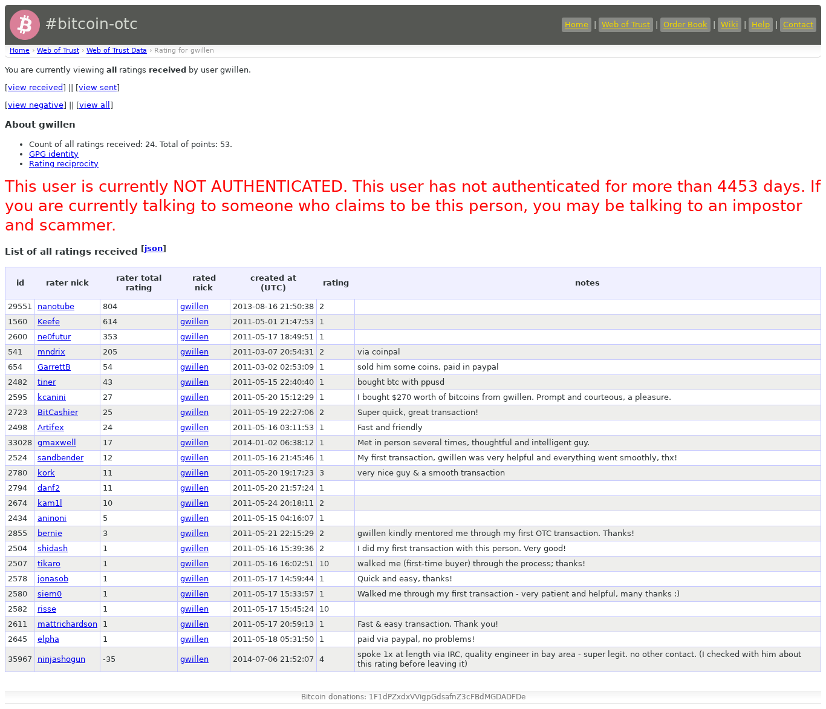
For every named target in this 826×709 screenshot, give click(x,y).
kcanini (51, 397)
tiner (46, 382)
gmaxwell (56, 442)
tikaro (48, 563)
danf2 (48, 487)
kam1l (49, 503)
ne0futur (54, 336)
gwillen (194, 306)
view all (94, 104)
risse (46, 608)
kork (46, 472)
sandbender (60, 457)
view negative (35, 104)
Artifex (50, 427)
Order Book (685, 24)
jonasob (52, 578)
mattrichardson (67, 624)
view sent (98, 87)
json (154, 248)
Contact (798, 24)
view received (35, 87)
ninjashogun (61, 659)
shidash (52, 548)
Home (576, 24)
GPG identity (54, 153)
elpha (48, 639)
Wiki (729, 24)
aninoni (52, 518)
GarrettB (54, 366)
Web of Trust (626, 24)
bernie (49, 533)
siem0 (49, 593)
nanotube (55, 306)
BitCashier (57, 412)
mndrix (51, 351)
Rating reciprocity (64, 163)
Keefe (48, 321)
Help (761, 24)
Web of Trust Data (116, 50)
